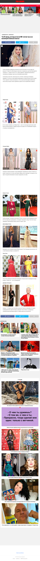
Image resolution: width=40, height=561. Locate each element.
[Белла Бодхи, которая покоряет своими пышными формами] (6, 10)
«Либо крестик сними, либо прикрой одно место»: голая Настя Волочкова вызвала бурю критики (10, 371)
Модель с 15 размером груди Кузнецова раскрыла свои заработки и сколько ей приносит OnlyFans (29, 15)
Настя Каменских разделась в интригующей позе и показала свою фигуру (20, 501)
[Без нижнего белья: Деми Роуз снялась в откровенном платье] (20, 392)
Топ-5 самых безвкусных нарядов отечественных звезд (20, 477)
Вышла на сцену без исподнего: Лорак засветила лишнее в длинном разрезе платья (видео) (29, 354)
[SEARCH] (38, 6)
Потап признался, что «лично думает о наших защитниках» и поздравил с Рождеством (20, 525)
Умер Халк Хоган (25, 370)
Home (14, 558)
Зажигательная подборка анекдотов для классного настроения (20, 427)
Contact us (18, 558)
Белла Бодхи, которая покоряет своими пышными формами (6, 14)
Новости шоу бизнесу (20, 552)
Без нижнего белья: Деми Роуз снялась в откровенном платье (20, 405)
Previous (0, 12)
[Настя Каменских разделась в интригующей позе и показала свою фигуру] (20, 489)
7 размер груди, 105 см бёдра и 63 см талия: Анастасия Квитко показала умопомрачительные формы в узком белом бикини (17, 15)
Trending (20, 3)
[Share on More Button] (33, 42)
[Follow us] (37, 6)
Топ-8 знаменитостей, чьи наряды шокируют (20, 451)
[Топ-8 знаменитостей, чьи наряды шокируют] (20, 440)
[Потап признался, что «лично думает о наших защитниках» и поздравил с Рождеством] (20, 513)
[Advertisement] (20, 24)
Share (2, 46)
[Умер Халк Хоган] (30, 363)
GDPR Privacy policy (24, 558)
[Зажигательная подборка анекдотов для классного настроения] (20, 416)
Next (39, 12)
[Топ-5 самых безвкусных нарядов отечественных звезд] (20, 464)
